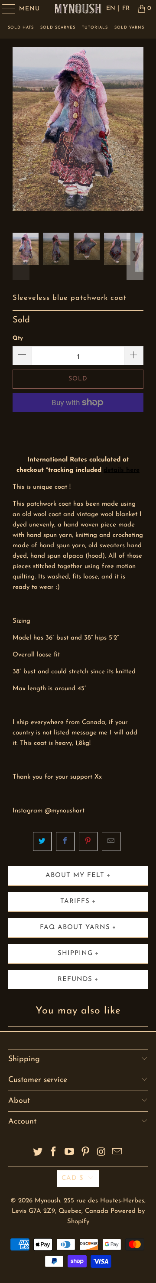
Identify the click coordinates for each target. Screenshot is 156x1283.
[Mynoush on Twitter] (37, 1153)
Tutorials (95, 27)
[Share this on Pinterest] (88, 841)
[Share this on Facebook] (65, 841)
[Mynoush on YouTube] (69, 1153)
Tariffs (75, 901)
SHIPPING (75, 953)
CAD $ (73, 1178)
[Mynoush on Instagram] (101, 1153)
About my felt (75, 875)
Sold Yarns (129, 27)
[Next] (135, 140)
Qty (18, 338)
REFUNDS (75, 979)
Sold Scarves (57, 27)
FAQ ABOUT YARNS (75, 927)
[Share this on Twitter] (42, 841)
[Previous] (20, 140)
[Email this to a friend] (111, 841)
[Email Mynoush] (117, 1153)
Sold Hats (21, 27)
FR (126, 8)
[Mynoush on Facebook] (53, 1153)
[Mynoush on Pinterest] (85, 1153)
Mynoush (47, 1201)
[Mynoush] (78, 8)
